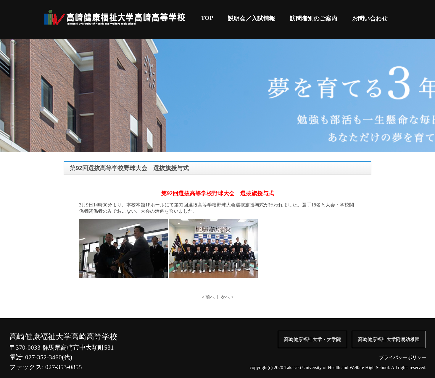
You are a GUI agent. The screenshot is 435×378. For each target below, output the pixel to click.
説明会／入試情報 (251, 18)
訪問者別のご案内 (313, 18)
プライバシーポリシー (402, 357)
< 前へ (208, 297)
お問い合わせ (370, 18)
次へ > (227, 297)
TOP (207, 17)
